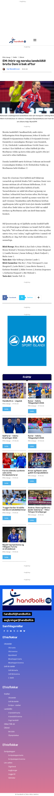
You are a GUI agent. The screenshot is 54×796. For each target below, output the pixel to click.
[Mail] (11, 631)
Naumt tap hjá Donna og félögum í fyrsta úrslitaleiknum (13, 547)
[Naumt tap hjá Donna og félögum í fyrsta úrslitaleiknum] (14, 534)
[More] (38, 297)
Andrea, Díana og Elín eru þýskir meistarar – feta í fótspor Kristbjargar (39, 510)
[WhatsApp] (17, 631)
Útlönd (21, 57)
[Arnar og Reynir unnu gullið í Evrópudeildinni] (40, 460)
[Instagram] (7, 631)
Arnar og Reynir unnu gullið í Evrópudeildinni (38, 472)
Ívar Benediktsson (13, 69)
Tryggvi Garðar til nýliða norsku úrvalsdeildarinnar (14, 509)
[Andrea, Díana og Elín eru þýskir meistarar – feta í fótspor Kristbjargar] (40, 497)
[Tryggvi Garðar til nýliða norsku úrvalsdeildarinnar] (14, 497)
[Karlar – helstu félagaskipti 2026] (40, 425)
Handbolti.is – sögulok (12, 401)
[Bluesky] (24, 631)
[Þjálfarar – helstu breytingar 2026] (14, 425)
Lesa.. (6, 409)
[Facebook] (4, 631)
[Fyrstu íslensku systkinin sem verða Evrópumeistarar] (14, 460)
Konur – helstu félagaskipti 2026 (36, 402)
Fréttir (15, 57)
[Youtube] (21, 631)
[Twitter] (14, 631)
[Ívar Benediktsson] (4, 69)
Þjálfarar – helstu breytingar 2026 (10, 437)
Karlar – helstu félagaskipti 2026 (36, 437)
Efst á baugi (6, 57)
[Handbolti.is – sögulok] (14, 390)
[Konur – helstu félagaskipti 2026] (40, 390)
